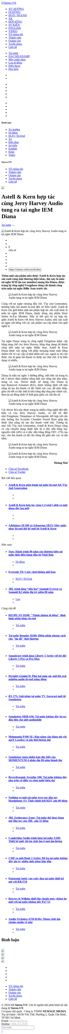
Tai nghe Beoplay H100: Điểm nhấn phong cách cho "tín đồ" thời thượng (37, 637)
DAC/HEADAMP (19, 56)
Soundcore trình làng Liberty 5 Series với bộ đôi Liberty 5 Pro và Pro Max (37, 657)
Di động (13, 132)
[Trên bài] (2, 188)
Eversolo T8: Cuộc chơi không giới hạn (32, 571)
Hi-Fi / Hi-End (16, 135)
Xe (10, 139)
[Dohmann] (2, 950)
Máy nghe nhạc (17, 59)
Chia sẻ (18, 468)
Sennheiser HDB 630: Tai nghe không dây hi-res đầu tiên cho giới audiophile (37, 718)
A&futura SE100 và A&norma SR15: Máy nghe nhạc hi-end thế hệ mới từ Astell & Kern (37, 527)
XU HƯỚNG (16, 8)
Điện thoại (14, 65)
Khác (11, 151)
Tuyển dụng (15, 43)
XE (10, 18)
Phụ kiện (13, 69)
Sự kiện (12, 145)
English (12, 148)
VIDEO (13, 31)
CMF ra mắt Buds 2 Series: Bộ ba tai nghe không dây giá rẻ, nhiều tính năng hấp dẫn (38, 860)
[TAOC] (2, 961)
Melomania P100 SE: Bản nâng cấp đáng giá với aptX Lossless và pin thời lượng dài (37, 738)
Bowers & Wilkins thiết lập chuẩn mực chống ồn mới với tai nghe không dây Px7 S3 (37, 900)
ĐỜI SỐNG (15, 21)
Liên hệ (12, 47)
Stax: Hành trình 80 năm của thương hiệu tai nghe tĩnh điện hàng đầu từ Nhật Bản (35, 553)
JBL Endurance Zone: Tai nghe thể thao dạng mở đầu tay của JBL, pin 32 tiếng (36, 819)
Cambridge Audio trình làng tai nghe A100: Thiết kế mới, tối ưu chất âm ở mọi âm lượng (35, 840)
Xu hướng (14, 129)
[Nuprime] (2, 957)
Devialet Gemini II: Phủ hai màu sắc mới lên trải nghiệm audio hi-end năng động (37, 678)
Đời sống (13, 142)
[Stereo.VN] (8, 2)
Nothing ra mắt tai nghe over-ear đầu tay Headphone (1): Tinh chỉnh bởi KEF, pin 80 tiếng (37, 799)
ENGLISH (14, 28)
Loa (18, 599)
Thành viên (14, 37)
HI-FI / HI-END (17, 15)
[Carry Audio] (2, 954)
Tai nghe (13, 53)
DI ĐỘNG (14, 12)
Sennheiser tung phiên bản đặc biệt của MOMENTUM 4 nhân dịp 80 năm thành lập (35, 759)
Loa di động (15, 62)
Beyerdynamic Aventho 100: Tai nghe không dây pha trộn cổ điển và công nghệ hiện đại (37, 779)
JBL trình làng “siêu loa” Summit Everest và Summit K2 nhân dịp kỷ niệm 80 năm (35, 590)
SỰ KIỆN (14, 24)
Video (11, 154)
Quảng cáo (14, 40)
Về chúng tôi (15, 34)
